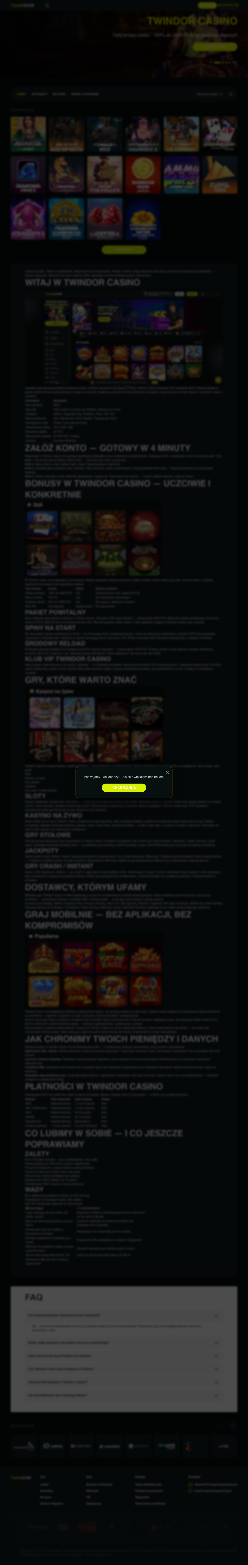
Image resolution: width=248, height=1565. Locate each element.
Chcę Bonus (124, 788)
